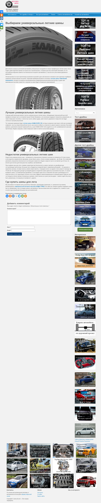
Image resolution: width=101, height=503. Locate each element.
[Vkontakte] (7, 196)
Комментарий (12, 208)
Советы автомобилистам (65, 14)
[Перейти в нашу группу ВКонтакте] (85, 229)
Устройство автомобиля (82, 14)
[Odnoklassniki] (10, 196)
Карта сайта (41, 496)
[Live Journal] (16, 196)
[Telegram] (19, 196)
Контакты (40, 492)
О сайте (39, 494)
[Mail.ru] (13, 196)
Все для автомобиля (42, 14)
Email (9, 230)
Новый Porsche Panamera (82, 441)
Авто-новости (12, 14)
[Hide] (0, 30)
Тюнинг (53, 14)
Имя (8, 227)
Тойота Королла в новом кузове (84, 439)
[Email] (22, 196)
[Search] (93, 112)
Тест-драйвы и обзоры (26, 14)
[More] (25, 196)
